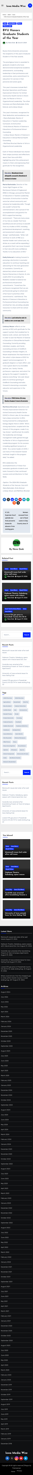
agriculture (6, 702)
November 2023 (6, 1154)
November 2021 (6, 1272)
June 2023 (5, 1178)
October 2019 (5, 1394)
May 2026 (4, 1007)
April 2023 (4, 1188)
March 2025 (5, 1075)
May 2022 (4, 1242)
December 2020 (6, 1326)
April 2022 (4, 1247)
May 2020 (4, 1360)
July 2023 (4, 1174)
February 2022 (6, 1257)
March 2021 (5, 1311)
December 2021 (6, 1267)
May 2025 (4, 1066)
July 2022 (4, 1232)
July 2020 (4, 1350)
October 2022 (6, 1218)
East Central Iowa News (13, 609)
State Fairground (8, 753)
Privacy (19, 1471)
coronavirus (23, 710)
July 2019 (4, 1409)
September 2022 (7, 1223)
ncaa (14, 742)
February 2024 (6, 1139)
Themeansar (16, 1468)
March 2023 (5, 1193)
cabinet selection (20, 706)
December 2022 (6, 1208)
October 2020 (6, 1336)
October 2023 (6, 1159)
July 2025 (4, 1056)
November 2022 (6, 1213)
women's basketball (9, 761)
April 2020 (4, 1365)
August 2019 (5, 1404)
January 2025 (6, 1085)
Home (13, 1471)
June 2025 (5, 1061)
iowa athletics (7, 734)
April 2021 (4, 1306)
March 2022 (5, 1252)
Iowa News (12, 23)
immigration (16, 730)
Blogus (26, 1465)
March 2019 (5, 1429)
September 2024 (7, 1105)
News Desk (11, 43)
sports (22, 750)
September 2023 (7, 1164)
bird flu (25, 702)
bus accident (7, 706)
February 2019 (6, 1434)
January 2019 (6, 1439)
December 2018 (6, 1444)
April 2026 (4, 1012)
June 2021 (4, 1296)
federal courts (8, 722)
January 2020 (6, 1380)
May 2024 (4, 1124)
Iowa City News (19, 889)
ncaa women (22, 746)
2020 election (7, 698)
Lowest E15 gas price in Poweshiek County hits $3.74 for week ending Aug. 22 (15, 617)
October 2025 (6, 1041)
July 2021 (4, 1291)
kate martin (19, 734)
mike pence (6, 742)
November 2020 (6, 1331)
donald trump (7, 714)
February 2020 (6, 1375)
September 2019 (6, 1399)
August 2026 (5, 992)
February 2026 (6, 1021)
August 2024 (5, 1110)
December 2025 (6, 1031)
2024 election (19, 698)
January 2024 (6, 1144)
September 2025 (7, 1046)
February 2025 (6, 1080)
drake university (8, 718)
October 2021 (5, 1277)
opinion (5, 750)
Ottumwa (14, 750)
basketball (17, 702)
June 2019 (4, 1414)
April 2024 (4, 1129)
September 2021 (6, 1282)
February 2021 (6, 1316)
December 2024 (6, 1090)
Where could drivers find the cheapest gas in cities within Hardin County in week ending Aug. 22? (16, 978)
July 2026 (4, 997)
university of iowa (22, 753)
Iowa (5, 23)
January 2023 (6, 1203)
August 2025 (5, 1051)
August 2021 (5, 1286)
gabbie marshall (8, 726)
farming (19, 718)
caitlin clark (7, 710)
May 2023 (4, 1183)
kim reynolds (7, 738)
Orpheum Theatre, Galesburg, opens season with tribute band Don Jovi (15, 595)
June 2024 (5, 1120)
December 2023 (6, 1149)
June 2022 (5, 1237)
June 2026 (5, 1002)
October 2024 (6, 1100)
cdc (15, 710)
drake (16, 714)
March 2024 (5, 1134)
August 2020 (5, 1345)
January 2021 (6, 1321)
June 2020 (5, 1355)
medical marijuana (20, 738)
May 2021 (4, 1301)
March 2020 (5, 1370)
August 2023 (5, 1169)
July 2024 (4, 1115)
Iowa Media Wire (16, 6)
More (19, 23)
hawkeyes (6, 730)
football (18, 722)
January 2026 (6, 1026)
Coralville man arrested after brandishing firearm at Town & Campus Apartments (16, 666)
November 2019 (6, 1390)
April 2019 (4, 1424)
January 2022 (6, 1262)
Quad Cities (23, 569)
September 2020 (7, 1340)
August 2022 (5, 1228)
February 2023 (6, 1198)
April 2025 (4, 1070)
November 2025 (6, 1036)
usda (5, 757)
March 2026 (5, 1017)
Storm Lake (7, 26)
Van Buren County (15, 757)
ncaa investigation (9, 746)
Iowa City (9, 889)
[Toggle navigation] (2, 5)
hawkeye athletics (21, 726)
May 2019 (4, 1419)
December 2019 (6, 1385)
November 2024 (6, 1095)
